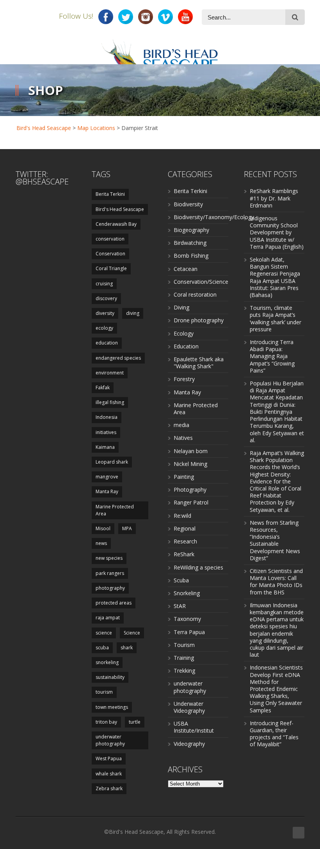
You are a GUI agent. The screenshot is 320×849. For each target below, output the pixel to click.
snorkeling (107, 662)
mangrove (107, 476)
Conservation (110, 253)
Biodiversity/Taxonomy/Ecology (214, 217)
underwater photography (110, 740)
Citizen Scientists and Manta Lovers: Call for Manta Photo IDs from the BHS (276, 581)
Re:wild (182, 515)
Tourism (184, 645)
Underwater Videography (189, 707)
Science (132, 632)
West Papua (109, 758)
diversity (105, 313)
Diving (181, 307)
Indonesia (106, 417)
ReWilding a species (198, 567)
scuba (102, 647)
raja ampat (108, 617)
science (104, 632)
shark (127, 647)
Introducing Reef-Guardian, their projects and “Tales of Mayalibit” (274, 733)
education (107, 342)
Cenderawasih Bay (116, 224)
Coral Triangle (111, 268)
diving (132, 313)
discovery (106, 298)
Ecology (184, 333)
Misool (103, 528)
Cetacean (185, 268)
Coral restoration (195, 294)
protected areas (114, 602)
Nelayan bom (191, 451)
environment (110, 372)
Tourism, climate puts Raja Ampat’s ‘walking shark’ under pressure (275, 318)
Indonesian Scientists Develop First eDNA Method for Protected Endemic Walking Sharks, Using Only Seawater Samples (276, 689)
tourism (104, 692)
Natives (183, 437)
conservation (110, 239)
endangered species (118, 358)
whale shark (109, 773)
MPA (127, 528)
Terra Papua (189, 632)
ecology (104, 328)
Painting (184, 476)
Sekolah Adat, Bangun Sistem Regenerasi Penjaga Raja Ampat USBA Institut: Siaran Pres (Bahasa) (275, 277)
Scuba (181, 580)
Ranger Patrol (191, 502)
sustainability (110, 677)
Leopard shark (112, 462)
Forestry (184, 379)
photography (110, 588)
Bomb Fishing (191, 255)
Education (186, 346)
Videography (189, 743)
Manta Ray (107, 491)
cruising (104, 283)
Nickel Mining (190, 464)
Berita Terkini (110, 194)
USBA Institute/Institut (194, 727)
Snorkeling (187, 593)
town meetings (112, 707)
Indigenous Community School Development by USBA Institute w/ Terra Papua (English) (277, 232)
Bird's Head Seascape (43, 128)
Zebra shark (109, 788)
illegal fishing (110, 402)
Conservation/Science (201, 281)
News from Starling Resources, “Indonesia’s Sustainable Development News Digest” (275, 540)
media (181, 425)
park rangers (110, 573)
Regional (185, 528)
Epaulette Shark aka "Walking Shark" (199, 362)
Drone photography (199, 320)
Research (185, 541)
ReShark (184, 554)
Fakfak (103, 387)
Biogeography (191, 230)
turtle (134, 722)
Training (184, 657)
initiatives (106, 432)
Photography (190, 489)
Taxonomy (187, 618)
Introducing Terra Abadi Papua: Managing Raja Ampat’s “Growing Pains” (272, 356)
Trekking (184, 670)
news (101, 543)
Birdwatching (190, 242)
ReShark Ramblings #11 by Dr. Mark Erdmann (274, 198)
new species (109, 558)
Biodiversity (188, 204)
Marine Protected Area (115, 510)
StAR (180, 606)
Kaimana (105, 447)
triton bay (106, 722)
